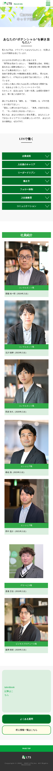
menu (48, 4)
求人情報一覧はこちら (26, 730)
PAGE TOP (26, 748)
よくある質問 (26, 719)
